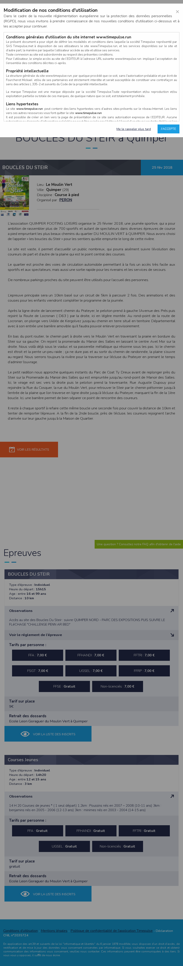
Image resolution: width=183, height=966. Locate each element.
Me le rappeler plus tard (133, 129)
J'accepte (168, 129)
